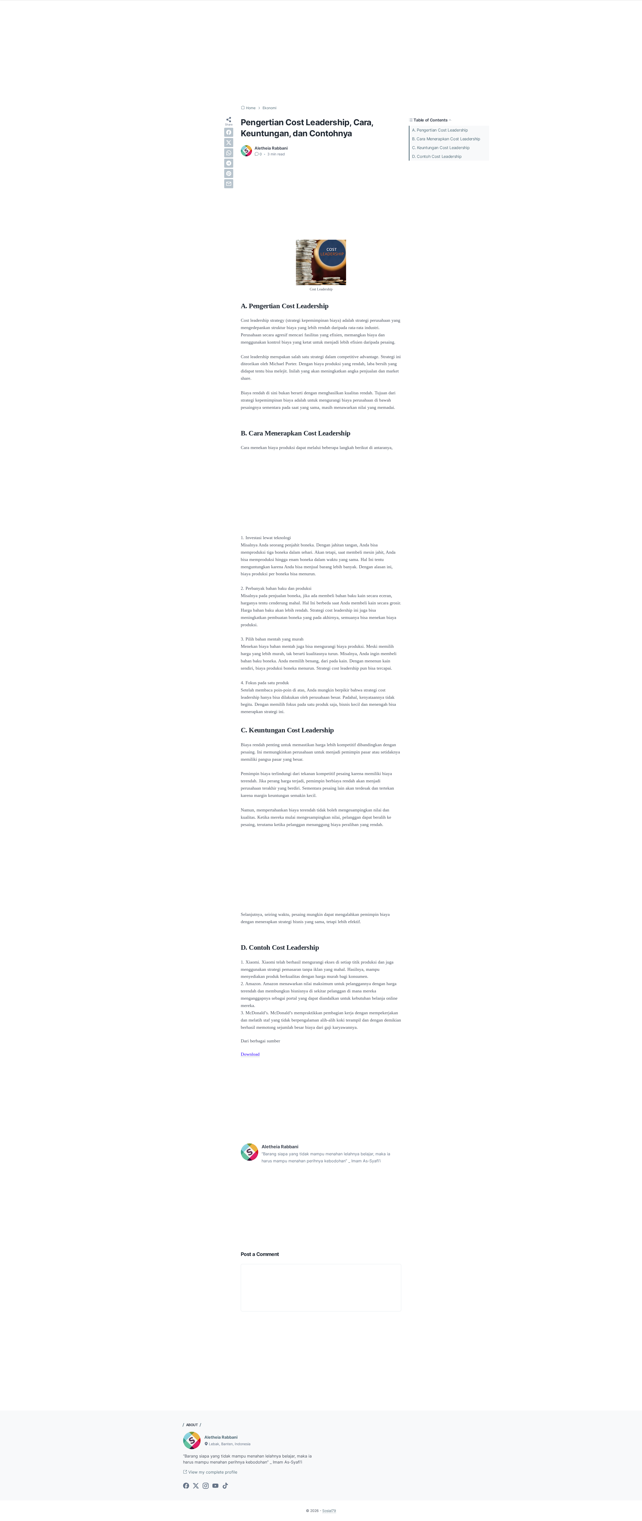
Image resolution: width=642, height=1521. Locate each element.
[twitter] (228, 142)
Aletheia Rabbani (220, 1437)
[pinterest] (228, 173)
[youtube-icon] (215, 1486)
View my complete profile (212, 1472)
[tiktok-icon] (225, 1486)
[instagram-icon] (206, 1486)
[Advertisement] (321, 60)
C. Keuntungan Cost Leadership (440, 147)
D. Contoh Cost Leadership (437, 156)
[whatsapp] (228, 152)
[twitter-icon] (196, 1486)
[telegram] (228, 163)
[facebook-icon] (186, 1486)
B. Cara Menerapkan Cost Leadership (446, 138)
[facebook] (228, 132)
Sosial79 (329, 1510)
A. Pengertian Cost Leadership (440, 130)
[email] (228, 183)
